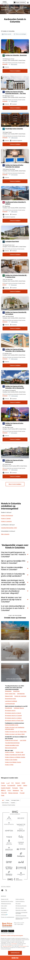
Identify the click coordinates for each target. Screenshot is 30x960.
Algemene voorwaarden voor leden (21, 913)
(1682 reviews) (14, 137)
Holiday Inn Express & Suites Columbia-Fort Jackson (14, 166)
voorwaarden (14, 943)
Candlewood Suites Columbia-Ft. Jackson (15, 203)
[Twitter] (6, 890)
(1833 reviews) (14, 358)
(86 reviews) (14, 284)
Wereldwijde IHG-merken (7, 901)
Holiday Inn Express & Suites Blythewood (14, 461)
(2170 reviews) (14, 174)
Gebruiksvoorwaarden (21, 915)
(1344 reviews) (14, 395)
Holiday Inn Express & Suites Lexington (14, 424)
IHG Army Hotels (20, 908)
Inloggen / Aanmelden (20, 2)
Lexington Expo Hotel (12, 241)
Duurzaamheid (4, 910)
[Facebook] (2, 890)
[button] (28, 2)
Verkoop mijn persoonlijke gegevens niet (22, 918)
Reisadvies (3, 908)
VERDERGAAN (15, 952)
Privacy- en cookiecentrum (7, 917)
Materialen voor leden (21, 910)
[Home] (3, 800)
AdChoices (3, 914)
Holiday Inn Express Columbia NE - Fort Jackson (16, 313)
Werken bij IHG (4, 899)
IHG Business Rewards (21, 905)
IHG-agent (18, 903)
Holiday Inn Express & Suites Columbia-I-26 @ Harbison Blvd (15, 350)
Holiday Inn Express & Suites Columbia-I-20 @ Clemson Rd (14, 387)
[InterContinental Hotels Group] (4, 2)
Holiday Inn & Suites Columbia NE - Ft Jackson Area (16, 276)
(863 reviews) (14, 64)
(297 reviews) (14, 432)
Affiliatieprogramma (6, 903)
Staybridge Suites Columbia (14, 128)
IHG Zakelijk (4, 912)
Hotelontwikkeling (20, 901)
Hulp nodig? (4, 905)
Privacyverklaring (23, 946)
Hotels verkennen (20, 899)
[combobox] (6, 34)
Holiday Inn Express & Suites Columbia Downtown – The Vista (15, 92)
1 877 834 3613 (18, 924)
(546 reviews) (14, 101)
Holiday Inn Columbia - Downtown (16, 55)
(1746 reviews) (14, 469)
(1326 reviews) (14, 321)
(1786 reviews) (14, 211)
